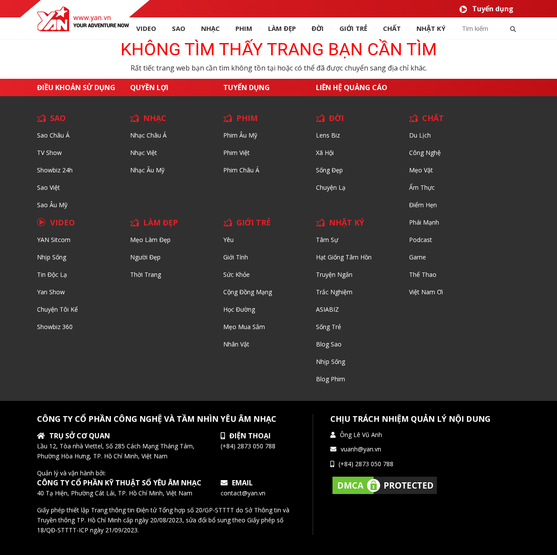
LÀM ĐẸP (160, 222)
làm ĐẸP (282, 28)
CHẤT (433, 118)
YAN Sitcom (53, 239)
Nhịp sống (51, 257)
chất (392, 28)
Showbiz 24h (55, 170)
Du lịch (420, 135)
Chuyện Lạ (331, 187)
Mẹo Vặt (421, 170)
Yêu (228, 239)
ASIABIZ (327, 309)
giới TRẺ (353, 28)
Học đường (239, 309)
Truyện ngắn (334, 274)
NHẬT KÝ (346, 222)
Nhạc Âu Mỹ (147, 170)
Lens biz (328, 135)
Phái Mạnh (424, 222)
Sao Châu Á (53, 135)
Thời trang (145, 274)
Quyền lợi (149, 87)
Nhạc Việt (143, 152)
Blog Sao (329, 344)
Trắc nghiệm (334, 292)
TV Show (49, 152)
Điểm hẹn (423, 205)
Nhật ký (431, 28)
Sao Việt (48, 187)
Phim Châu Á (241, 170)
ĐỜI (318, 28)
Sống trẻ (328, 327)
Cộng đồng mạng (247, 292)
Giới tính (235, 257)
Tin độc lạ (52, 274)
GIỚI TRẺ (253, 222)
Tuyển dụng (492, 8)
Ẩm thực (422, 187)
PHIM (243, 28)
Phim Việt (236, 152)
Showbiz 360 (55, 327)
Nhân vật (236, 344)
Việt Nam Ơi (426, 292)
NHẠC (210, 28)
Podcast (420, 239)
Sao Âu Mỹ (52, 205)
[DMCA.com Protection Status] (384, 485)
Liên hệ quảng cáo (351, 87)
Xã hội (325, 152)
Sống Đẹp (329, 170)
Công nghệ (425, 152)
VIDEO (146, 28)
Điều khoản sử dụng (76, 87)
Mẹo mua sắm (244, 327)
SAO (178, 28)
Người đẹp (145, 257)
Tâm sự (327, 239)
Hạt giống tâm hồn (344, 257)
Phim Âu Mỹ (240, 135)
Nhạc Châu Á (148, 135)
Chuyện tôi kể (57, 309)
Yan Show (51, 292)
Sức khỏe (236, 274)
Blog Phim (330, 379)
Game (417, 257)
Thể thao (422, 274)
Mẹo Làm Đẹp (150, 239)
